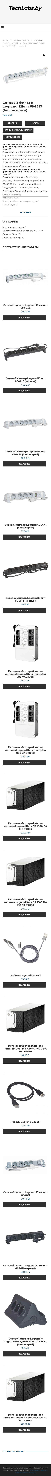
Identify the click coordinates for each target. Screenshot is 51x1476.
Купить (35, 123)
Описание (25, 213)
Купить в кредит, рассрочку (18, 130)
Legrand (13, 204)
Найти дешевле (12, 137)
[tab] (25, 212)
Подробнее (24, 317)
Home (5, 40)
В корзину (12, 123)
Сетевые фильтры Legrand (25, 201)
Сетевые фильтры (21, 40)
